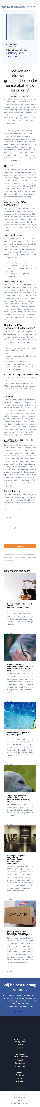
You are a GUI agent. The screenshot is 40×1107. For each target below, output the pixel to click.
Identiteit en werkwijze (20, 1057)
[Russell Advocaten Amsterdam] (20, 1025)
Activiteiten (20, 1081)
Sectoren (20, 1045)
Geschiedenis (20, 1063)
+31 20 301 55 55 (12, 56)
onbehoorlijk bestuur (13, 158)
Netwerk (20, 1060)
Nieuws (4, 6)
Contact (15, 1011)
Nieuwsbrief (23, 1011)
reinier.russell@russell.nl (15, 54)
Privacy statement (20, 1097)
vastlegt (16, 424)
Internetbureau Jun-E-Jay (28, 1105)
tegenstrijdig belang (12, 160)
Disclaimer (20, 1100)
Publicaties (20, 1075)
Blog (20, 1078)
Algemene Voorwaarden (20, 1095)
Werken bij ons (20, 1066)
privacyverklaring (8, 560)
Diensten (20, 1048)
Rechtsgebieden (20, 1042)
